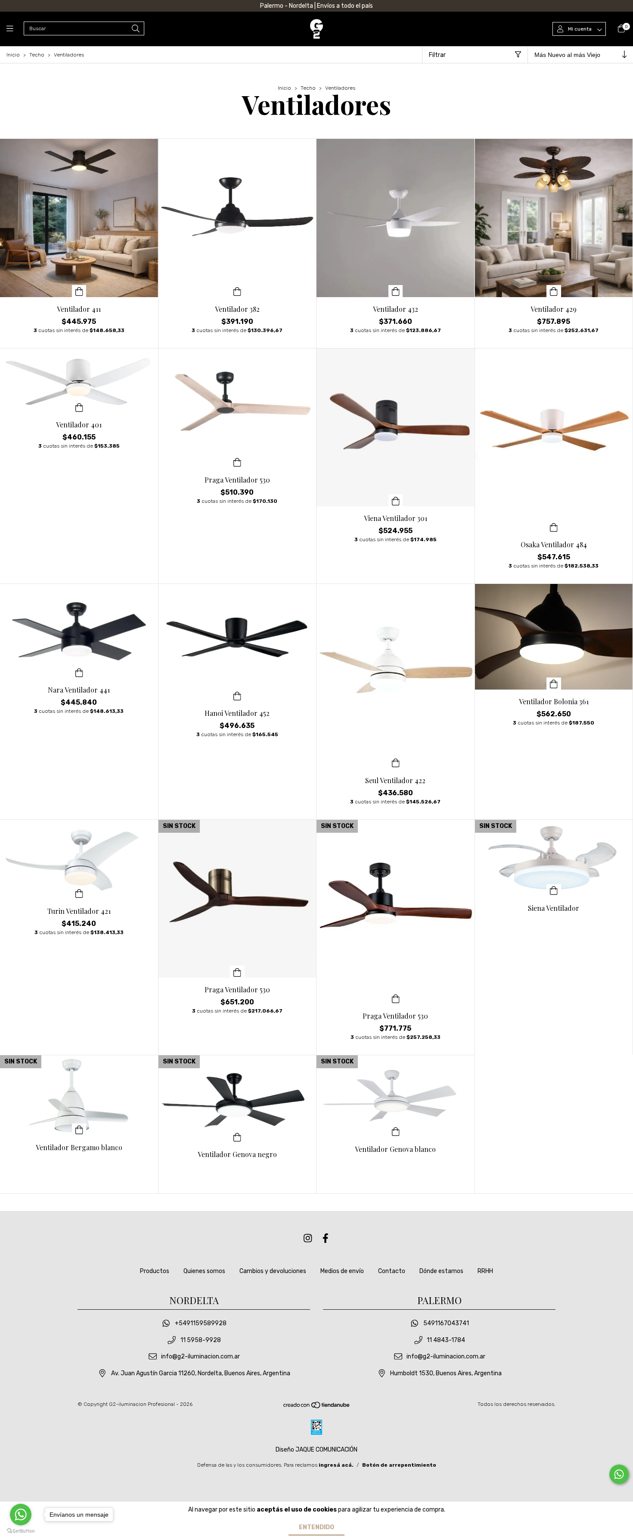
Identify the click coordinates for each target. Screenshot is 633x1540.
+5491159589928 (201, 1323)
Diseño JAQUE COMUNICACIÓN (316, 1449)
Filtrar (437, 55)
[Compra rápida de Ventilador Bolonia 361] (553, 683)
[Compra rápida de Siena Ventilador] (553, 890)
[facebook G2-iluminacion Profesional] (325, 1238)
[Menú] (15, 29)
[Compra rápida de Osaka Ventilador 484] (553, 527)
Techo (36, 55)
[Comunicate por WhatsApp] (619, 1474)
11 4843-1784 (446, 1340)
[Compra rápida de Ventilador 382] (237, 291)
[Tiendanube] (316, 1407)
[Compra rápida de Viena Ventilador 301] (395, 500)
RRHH (485, 1271)
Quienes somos (204, 1271)
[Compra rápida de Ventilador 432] (395, 291)
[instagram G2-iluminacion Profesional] (308, 1238)
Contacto (391, 1271)
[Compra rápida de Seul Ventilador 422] (395, 762)
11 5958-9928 (200, 1340)
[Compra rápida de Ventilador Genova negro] (237, 1136)
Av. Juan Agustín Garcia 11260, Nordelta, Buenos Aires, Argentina (200, 1373)
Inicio (13, 55)
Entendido (316, 1527)
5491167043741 (446, 1323)
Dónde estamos (441, 1271)
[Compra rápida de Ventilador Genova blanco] (395, 1131)
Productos (154, 1271)
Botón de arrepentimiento (399, 1465)
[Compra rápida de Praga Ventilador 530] (237, 462)
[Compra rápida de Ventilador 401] (79, 407)
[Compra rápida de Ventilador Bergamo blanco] (79, 1129)
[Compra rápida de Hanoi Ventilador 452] (237, 695)
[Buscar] (135, 29)
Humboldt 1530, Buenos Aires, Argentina (446, 1373)
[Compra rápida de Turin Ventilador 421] (79, 893)
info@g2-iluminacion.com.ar (200, 1357)
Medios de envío (342, 1271)
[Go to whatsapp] (20, 1514)
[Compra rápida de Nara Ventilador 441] (79, 672)
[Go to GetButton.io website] (20, 1531)
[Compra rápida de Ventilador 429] (553, 291)
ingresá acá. (336, 1465)
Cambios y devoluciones (272, 1271)
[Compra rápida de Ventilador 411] (79, 291)
